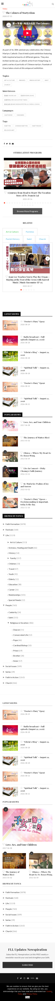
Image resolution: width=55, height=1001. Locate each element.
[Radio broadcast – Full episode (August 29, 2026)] (10, 341)
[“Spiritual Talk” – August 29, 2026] (10, 371)
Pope (15, 640)
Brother (16, 655)
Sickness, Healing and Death (21, 548)
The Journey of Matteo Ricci (36, 437)
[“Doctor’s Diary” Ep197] (10, 325)
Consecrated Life (20, 635)
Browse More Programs (27, 211)
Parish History (35, 80)
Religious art (9, 130)
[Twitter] (21, 978)
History (12, 553)
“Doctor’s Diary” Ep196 (34, 383)
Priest (15, 650)
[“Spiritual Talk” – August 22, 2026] (10, 402)
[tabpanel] (27, 267)
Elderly (12, 579)
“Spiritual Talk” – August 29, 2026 (34, 369)
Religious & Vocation (19, 623)
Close (27, 997)
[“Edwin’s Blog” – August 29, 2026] (10, 356)
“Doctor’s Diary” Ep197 (34, 321)
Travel (11, 569)
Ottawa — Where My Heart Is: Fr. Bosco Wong (35, 454)
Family (13, 558)
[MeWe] (32, 978)
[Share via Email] (13, 144)
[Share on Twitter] (7, 144)
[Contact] (37, 978)
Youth (11, 574)
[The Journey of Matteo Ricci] (10, 441)
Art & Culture (9, 80)
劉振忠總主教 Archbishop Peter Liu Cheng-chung (22, 104)
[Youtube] (28, 978)
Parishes (22, 80)
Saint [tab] (29, 239)
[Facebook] (17, 978)
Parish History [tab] (13, 239)
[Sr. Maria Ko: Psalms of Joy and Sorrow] (10, 487)
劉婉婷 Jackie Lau (10, 95)
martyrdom (36, 126)
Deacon (16, 629)
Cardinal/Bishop (20, 645)
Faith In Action (12, 677)
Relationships (14, 595)
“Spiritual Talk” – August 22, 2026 (34, 399)
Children (12, 563)
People (9, 605)
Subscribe (27, 965)
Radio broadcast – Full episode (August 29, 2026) (32, 338)
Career (12, 589)
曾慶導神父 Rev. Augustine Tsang (15, 100)
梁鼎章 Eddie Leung (27, 95)
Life (7, 535)
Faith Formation (12, 524)
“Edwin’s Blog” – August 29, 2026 (34, 353)
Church (7, 85)
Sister (15, 661)
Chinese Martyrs (21, 126)
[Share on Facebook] (4, 144)
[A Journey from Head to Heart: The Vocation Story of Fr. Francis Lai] (27, 173)
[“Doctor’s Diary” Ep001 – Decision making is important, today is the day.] (10, 503)
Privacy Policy (31, 994)
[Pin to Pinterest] (10, 144)
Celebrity (13, 612)
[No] (52, 992)
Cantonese (8, 115)
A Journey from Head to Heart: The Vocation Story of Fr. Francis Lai (28, 194)
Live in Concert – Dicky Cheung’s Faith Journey (32, 469)
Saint (47, 80)
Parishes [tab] (30, 231)
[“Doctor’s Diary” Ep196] (10, 387)
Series (8, 672)
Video (5, 9)
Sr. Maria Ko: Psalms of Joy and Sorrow (34, 485)
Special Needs (15, 600)
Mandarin (20, 115)
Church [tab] (42, 239)
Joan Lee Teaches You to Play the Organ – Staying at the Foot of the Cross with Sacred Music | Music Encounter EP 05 (28, 280)
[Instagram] (24, 978)
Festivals (9, 529)
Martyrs (7, 126)
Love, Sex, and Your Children (37, 422)
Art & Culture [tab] (12, 231)
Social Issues (11, 666)
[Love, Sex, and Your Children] (10, 426)
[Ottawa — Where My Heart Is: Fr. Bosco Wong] (10, 457)
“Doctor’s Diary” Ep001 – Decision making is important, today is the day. (34, 502)
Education (13, 584)
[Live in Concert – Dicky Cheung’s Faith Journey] (10, 472)
